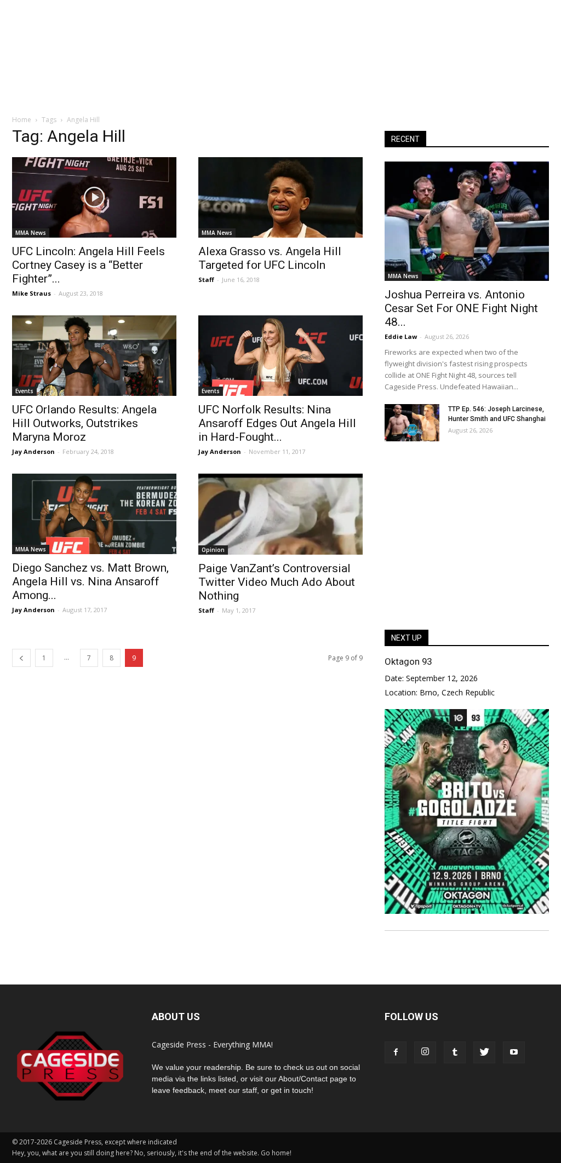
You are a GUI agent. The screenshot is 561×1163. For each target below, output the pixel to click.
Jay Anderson (33, 451)
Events (24, 391)
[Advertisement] (280, 73)
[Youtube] (514, 1052)
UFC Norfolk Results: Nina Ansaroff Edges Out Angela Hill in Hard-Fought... (277, 423)
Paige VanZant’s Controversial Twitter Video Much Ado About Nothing (276, 582)
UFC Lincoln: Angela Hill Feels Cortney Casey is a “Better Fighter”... (88, 265)
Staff (206, 279)
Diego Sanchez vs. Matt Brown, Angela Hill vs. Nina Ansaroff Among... (90, 581)
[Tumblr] (455, 1052)
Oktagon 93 (408, 661)
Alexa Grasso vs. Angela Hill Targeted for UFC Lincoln (269, 258)
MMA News (30, 233)
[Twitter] (484, 1052)
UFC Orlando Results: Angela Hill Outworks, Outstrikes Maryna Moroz (84, 423)
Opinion (213, 550)
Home (21, 119)
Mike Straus (31, 293)
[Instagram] (425, 1052)
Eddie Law (401, 336)
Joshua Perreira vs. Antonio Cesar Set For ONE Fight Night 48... (461, 308)
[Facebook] (396, 1052)
